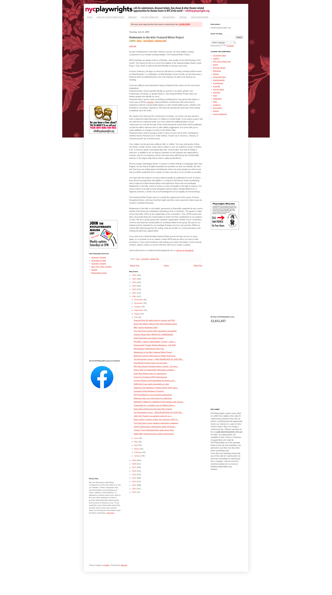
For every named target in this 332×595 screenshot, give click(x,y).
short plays (217, 108)
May (136, 442)
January (137, 456)
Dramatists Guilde (98, 260)
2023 (134, 286)
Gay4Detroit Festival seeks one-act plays (150, 363)
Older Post (197, 265)
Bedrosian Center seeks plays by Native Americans (154, 356)
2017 (134, 467)
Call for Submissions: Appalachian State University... (155, 427)
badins (107, 565)
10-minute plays (219, 55)
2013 (134, 481)
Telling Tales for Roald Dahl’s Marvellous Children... (155, 370)
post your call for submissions (110, 17)
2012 (134, 485)
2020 (134, 296)
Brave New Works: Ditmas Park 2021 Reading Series (155, 324)
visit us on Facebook (184, 250)
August (137, 314)
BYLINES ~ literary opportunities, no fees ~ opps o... (155, 342)
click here (110, 513)
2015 (134, 474)
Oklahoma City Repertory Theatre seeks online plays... (156, 388)
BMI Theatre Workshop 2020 (145, 327)
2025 (134, 279)
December (138, 300)
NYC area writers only (222, 61)
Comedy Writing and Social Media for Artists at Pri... (155, 380)
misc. (139, 41)
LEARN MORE (184, 24)
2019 (134, 460)
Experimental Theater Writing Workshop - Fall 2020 (155, 345)
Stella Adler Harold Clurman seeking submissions (154, 434)
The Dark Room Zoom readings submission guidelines (156, 423)
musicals (216, 86)
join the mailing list (149, 17)
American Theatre (98, 257)
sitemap (183, 17)
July (136, 317)
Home (166, 265)
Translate (230, 46)
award (215, 65)
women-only (161, 41)
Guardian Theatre (98, 263)
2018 (134, 464)
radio (215, 102)
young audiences (220, 114)
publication (217, 99)
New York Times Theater (101, 267)
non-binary (148, 41)
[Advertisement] (105, 62)
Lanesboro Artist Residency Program (149, 391)
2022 (134, 289)
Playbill (94, 270)
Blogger (124, 565)
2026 (134, 275)
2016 (134, 471)
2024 (134, 282)
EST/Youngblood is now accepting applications (153, 395)
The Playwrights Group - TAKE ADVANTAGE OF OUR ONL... (158, 412)
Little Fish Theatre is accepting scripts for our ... (153, 416)
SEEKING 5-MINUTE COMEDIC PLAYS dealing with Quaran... (159, 402)
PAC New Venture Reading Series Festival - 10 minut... (156, 366)
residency (217, 105)
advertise (132, 17)
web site (132, 46)
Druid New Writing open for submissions (150, 373)
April (136, 445)
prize (215, 95)
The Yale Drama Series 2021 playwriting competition (155, 331)
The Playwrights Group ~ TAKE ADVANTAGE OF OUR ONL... (159, 359)
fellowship (217, 71)
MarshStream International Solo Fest (149, 349)
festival (216, 74)
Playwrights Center (99, 273)
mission (150, 102)
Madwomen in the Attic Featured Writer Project (153, 352)
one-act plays (218, 89)
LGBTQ (216, 58)
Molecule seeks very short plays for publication (153, 398)
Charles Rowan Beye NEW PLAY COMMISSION (153, 334)
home (89, 17)
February (138, 452)
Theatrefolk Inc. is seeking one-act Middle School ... (155, 405)
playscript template (199, 17)
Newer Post (134, 265)
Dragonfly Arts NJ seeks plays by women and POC (154, 320)
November (138, 303)
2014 (134, 478)
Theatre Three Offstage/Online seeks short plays (154, 430)
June (136, 438)
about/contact (169, 17)
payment (216, 92)
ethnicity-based (219, 68)
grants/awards (219, 80)
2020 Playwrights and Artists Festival (149, 338)
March (137, 449)
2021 (134, 293)
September (139, 310)
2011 (134, 489)
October (137, 307)
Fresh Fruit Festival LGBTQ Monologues (150, 377)
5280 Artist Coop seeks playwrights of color (151, 384)
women (216, 111)
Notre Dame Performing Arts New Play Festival (153, 409)
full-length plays (219, 77)
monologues (218, 83)
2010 (134, 492)
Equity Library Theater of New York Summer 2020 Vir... (156, 419)
